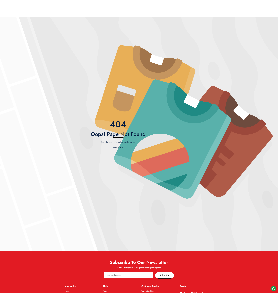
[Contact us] (273, 288)
